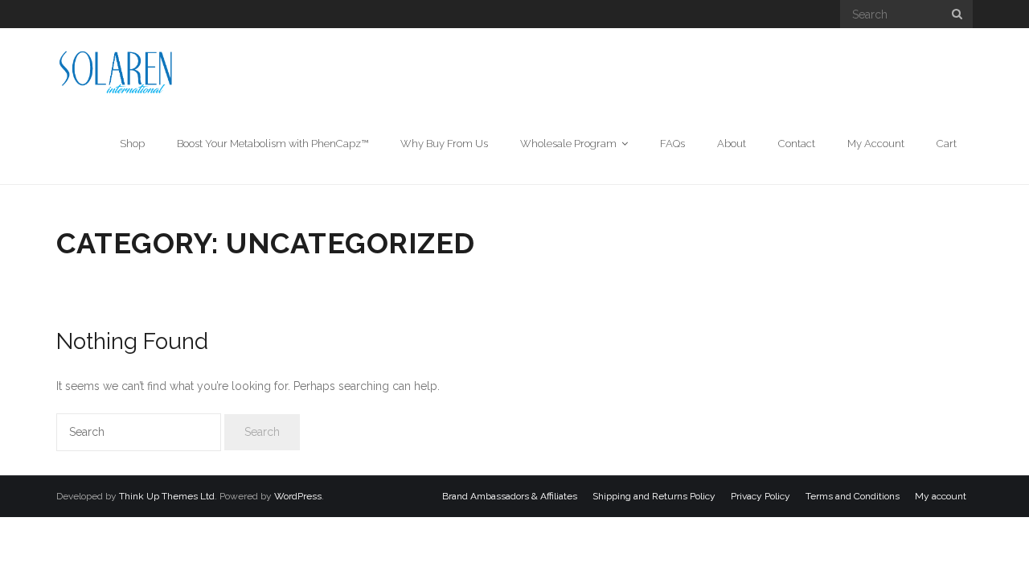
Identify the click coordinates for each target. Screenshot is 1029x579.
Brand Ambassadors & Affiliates (509, 496)
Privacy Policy (760, 496)
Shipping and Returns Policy (653, 496)
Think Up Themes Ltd (167, 496)
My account (940, 496)
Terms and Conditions (853, 496)
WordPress (298, 496)
